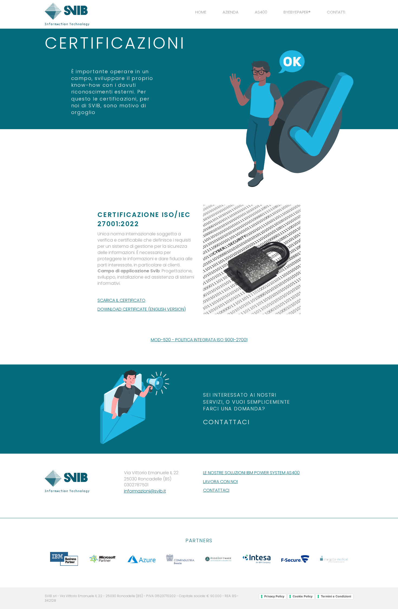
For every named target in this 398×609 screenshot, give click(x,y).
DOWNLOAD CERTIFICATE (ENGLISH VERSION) (141, 309)
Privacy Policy (274, 596)
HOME (200, 12)
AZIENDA (231, 12)
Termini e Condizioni (336, 596)
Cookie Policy (302, 596)
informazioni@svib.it (145, 491)
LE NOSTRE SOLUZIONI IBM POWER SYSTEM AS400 (251, 473)
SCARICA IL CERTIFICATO (121, 300)
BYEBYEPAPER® (297, 12)
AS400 (261, 12)
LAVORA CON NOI (220, 481)
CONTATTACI (226, 421)
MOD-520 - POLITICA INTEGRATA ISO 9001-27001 (199, 340)
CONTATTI (336, 12)
